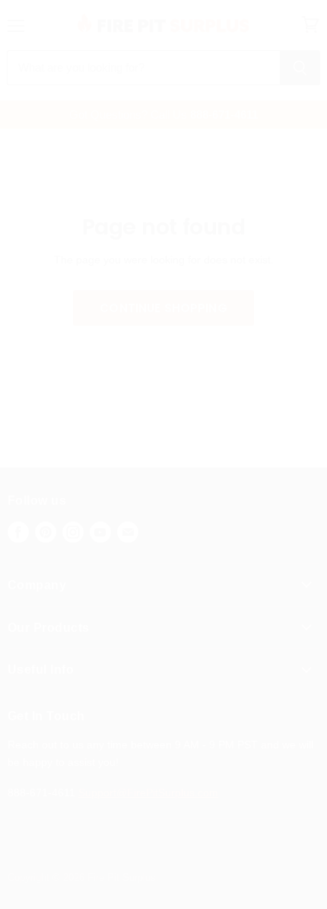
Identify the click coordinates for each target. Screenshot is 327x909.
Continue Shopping (163, 308)
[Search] (300, 67)
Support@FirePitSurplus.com (148, 792)
